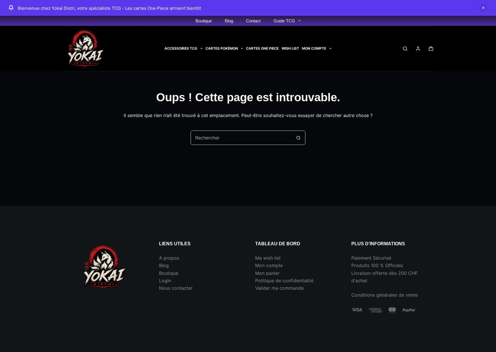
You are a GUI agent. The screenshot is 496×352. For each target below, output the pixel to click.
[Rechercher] (405, 48)
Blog (229, 20)
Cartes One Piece (262, 48)
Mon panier (267, 273)
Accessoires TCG (180, 48)
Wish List (290, 48)
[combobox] (241, 138)
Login (165, 280)
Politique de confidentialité (284, 280)
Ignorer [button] (483, 7)
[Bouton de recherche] (298, 138)
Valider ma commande (279, 288)
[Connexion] (418, 48)
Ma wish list (268, 258)
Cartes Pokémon (222, 48)
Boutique (203, 20)
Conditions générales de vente (384, 295)
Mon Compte (314, 48)
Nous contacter (176, 288)
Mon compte (269, 265)
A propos (169, 258)
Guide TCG (284, 20)
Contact (253, 20)
